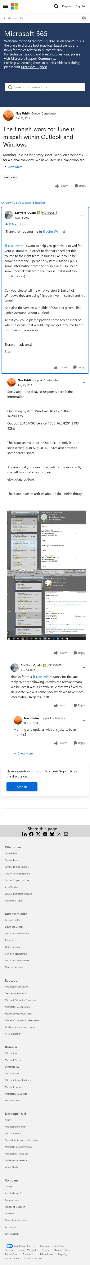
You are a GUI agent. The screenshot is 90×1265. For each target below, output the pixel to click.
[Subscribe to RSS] (59, 833)
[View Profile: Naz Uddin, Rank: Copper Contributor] (8, 115)
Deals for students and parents (20, 1027)
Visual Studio (11, 1167)
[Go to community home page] (14, 6)
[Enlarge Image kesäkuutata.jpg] (46, 605)
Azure (8, 1119)
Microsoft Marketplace (16, 1153)
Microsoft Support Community (33, 58)
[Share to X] (38, 833)
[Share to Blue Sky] (52, 833)
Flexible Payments (14, 967)
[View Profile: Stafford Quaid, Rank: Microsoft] (9, 215)
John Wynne (55, 231)
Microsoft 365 (15, 18)
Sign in (22, 786)
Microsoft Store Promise (17, 960)
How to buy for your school (18, 1013)
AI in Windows (12, 887)
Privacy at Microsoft (15, 1206)
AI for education (13, 1033)
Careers (9, 1186)
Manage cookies (62, 1250)
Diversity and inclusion (16, 1220)
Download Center (14, 926)
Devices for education (16, 993)
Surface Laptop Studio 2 (17, 866)
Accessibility (11, 1227)
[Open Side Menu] (5, 6)
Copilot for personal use (17, 880)
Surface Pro (11, 853)
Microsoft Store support (17, 933)
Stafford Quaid (25, 213)
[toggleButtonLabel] (84, 18)
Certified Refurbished (16, 953)
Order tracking (12, 946)
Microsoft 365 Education (17, 1006)
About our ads (12, 1258)
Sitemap (9, 1250)
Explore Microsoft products (18, 893)
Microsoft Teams (13, 1087)
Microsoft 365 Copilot (16, 1093)
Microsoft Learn (13, 1133)
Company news (12, 1200)
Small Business (12, 1100)
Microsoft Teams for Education (20, 1000)
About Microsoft (13, 1193)
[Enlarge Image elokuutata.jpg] (46, 540)
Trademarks (29, 1254)
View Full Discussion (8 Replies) (25, 203)
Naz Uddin (23, 113)
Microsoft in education (16, 986)
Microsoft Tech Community (18, 1146)
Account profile (12, 919)
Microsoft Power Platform (18, 1080)
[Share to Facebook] (31, 833)
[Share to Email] (66, 833)
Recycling (62, 1254)
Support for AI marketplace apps (21, 1140)
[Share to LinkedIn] (24, 833)
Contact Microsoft (27, 1250)
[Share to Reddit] (45, 833)
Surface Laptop (12, 860)
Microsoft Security (14, 1060)
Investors (9, 1213)
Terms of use (11, 1254)
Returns (9, 940)
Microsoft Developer (15, 1126)
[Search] (56, 6)
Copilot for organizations (17, 873)
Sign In (80, 6)
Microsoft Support (34, 67)
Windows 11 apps (14, 900)
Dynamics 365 (12, 1066)
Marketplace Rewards (16, 1160)
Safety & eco (46, 1254)
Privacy (45, 1250)
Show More (15, 167)
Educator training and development (23, 1020)
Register (67, 6)
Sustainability (12, 1233)
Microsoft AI (11, 1053)
